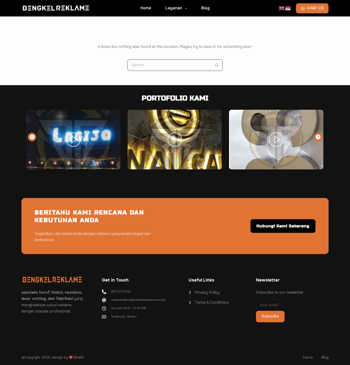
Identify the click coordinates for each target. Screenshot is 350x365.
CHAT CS (315, 7)
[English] (282, 7)
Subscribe (270, 316)
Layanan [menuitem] (173, 7)
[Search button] (217, 65)
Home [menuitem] (145, 7)
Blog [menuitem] (205, 7)
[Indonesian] (288, 7)
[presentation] (32, 137)
